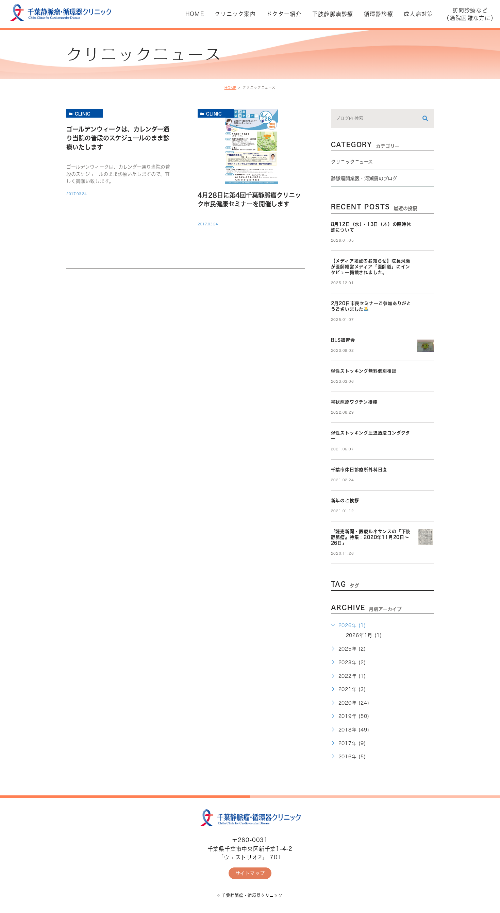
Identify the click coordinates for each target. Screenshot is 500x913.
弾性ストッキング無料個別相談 (364, 371)
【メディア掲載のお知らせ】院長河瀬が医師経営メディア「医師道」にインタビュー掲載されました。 (371, 267)
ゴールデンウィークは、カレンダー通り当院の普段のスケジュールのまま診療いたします (117, 138)
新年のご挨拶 (345, 500)
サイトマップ (250, 873)
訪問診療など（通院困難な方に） (470, 13)
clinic (82, 113)
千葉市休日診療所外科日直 (359, 469)
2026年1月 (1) (364, 635)
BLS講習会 (343, 340)
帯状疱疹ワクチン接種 (354, 402)
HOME (230, 87)
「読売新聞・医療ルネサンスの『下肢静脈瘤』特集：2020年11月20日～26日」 (371, 537)
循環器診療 (378, 14)
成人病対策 (418, 14)
